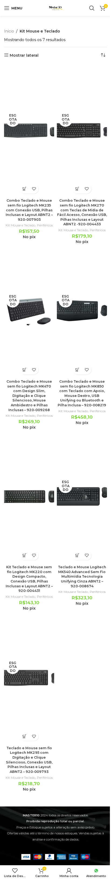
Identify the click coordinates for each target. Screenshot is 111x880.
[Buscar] (91, 8)
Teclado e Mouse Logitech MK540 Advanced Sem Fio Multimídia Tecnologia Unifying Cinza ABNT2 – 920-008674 (82, 576)
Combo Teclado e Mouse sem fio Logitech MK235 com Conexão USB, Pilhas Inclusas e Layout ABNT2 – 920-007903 (29, 210)
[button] (24, 555)
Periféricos (45, 225)
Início (9, 31)
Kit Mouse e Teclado (20, 225)
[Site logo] (55, 7)
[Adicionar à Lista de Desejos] (34, 189)
